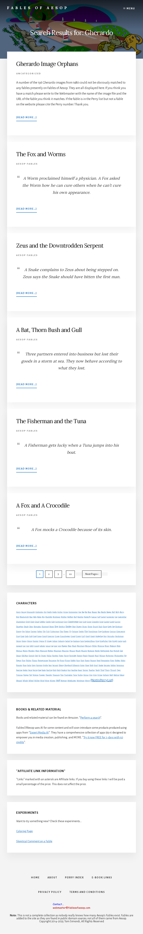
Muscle (84, 651)
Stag (39, 670)
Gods (27, 636)
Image (49, 641)
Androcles (39, 612)
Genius (113, 631)
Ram (82, 660)
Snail (96, 665)
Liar (24, 646)
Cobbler (42, 622)
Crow (101, 622)
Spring (35, 670)
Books (39, 617)
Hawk (92, 636)
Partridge (72, 656)
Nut (111, 651)
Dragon (79, 627)
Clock (32, 622)
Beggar (109, 612)
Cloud (37, 622)
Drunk (95, 627)
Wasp (122, 675)
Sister (82, 665)
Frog (99, 631)
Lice (27, 646)
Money (25, 651)
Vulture (106, 675)
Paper (61, 656)
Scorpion (39, 665)
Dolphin (62, 627)
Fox (86, 631)
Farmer (34, 631)
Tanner (85, 670)
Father (39, 631)
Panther (55, 656)
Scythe (45, 665)
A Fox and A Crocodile (42, 505)
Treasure (56, 675)
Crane (89, 622)
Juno (82, 641)
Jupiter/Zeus (90, 641)
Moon (37, 651)
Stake (44, 670)
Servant (55, 665)
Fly (70, 631)
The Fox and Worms (40, 154)
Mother (50, 651)
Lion (32, 646)
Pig (125, 656)
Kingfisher (104, 641)
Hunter (36, 641)
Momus (19, 651)
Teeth (98, 670)
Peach (85, 656)
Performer (110, 656)
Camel (103, 617)
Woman (64, 681)
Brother (64, 617)
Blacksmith (24, 617)
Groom (78, 636)
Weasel (19, 681)
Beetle (103, 612)
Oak (121, 651)
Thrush (113, 670)
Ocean (18, 656)
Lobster (42, 646)
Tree (62, 675)
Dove (74, 627)
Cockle (48, 622)
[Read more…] (26, 118)
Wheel (31, 681)
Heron (18, 641)
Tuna (75, 675)
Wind (42, 681)
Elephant (118, 627)
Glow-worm (120, 631)
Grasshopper (65, 636)
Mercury (88, 646)
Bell (113, 612)
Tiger (119, 670)
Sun (69, 670)
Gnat (18, 636)
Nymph (116, 651)
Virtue (99, 675)
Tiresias (19, 675)
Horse (29, 641)
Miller (94, 646)
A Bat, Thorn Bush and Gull (49, 329)
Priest (62, 660)
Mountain (57, 651)
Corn (66, 622)
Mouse (72, 651)
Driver (84, 627)
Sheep (61, 665)
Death (26, 627)
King (97, 641)
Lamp (120, 641)
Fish (48, 631)
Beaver (94, 612)
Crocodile (95, 622)
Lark (124, 641)
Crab (84, 622)
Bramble (48, 617)
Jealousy (76, 641)
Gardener (105, 631)
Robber (117, 660)
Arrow (65, 612)
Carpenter (110, 617)
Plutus (34, 660)
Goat (22, 636)
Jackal (67, 641)
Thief (102, 670)
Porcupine (52, 660)
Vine (95, 675)
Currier (117, 622)
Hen (105, 636)
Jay (72, 641)
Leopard (19, 646)
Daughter (19, 627)
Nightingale (104, 651)
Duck (100, 627)
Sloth (91, 665)
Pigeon (18, 660)
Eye (23, 631)
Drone (90, 627)
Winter (52, 681)
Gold (31, 636)
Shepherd (68, 665)
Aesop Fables (27, 164)
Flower (66, 631)
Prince (67, 660)
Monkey (31, 651)
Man (70, 646)
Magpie (64, 646)
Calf (98, 617)
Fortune (75, 631)
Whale (25, 681)
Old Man (25, 656)
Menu (131, 8)
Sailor (29, 665)
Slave (87, 665)
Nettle (97, 651)
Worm (87, 681)
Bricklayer (57, 617)
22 (72, 574)
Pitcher (28, 660)
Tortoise (36, 675)
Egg (113, 627)
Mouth (78, 651)
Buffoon (70, 617)
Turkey (80, 675)
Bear (89, 612)
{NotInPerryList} (101, 680)
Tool (30, 675)
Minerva (101, 646)
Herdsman (119, 636)
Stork (59, 670)
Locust (48, 646)
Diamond (45, 627)
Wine (47, 681)
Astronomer (73, 612)
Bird (17, 617)
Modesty (113, 646)
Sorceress (120, 665)
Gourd (44, 636)
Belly (117, 612)
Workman (81, 681)
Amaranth (31, 612)
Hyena (41, 641)
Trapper (42, 675)
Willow (37, 681)
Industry (61, 641)
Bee (99, 612)
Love (55, 646)
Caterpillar (122, 617)
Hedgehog (99, 636)
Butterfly (87, 617)
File (44, 631)
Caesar (94, 617)
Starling (49, 670)
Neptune (91, 651)
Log (52, 646)
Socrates (107, 665)
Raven (87, 660)
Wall (111, 675)
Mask (74, 646)
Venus (86, 675)
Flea (61, 631)
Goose (39, 636)
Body (35, 617)
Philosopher (119, 656)
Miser (107, 646)
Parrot (66, 656)
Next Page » (91, 575)
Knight (114, 641)
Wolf (58, 680)
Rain (78, 660)
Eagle (110, 627)
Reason (93, 660)
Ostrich (31, 656)
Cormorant (59, 622)
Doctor (51, 627)
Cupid (112, 622)
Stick (54, 670)
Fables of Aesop (38, 7)
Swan (80, 670)
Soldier (113, 665)
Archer (60, 612)
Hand (87, 636)
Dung (105, 627)
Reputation (105, 660)
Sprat (30, 670)
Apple (54, 612)
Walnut (116, 675)
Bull (75, 617)
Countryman (73, 621)
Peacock (91, 656)
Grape (57, 636)
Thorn (107, 670)
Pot (58, 660)
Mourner (65, 651)
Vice (91, 675)
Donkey (69, 626)
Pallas (49, 656)
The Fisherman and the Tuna (51, 421)
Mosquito (43, 651)
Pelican (102, 656)
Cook (53, 622)
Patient (79, 656)
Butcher (80, 617)
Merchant (81, 646)
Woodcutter (71, 681)
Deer (31, 627)
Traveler (49, 675)
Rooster (19, 665)
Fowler (81, 631)
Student (64, 670)
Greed (73, 636)
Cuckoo (106, 622)
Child (28, 622)
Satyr (34, 665)
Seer (50, 665)
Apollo (49, 612)
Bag (83, 612)
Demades (37, 627)
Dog (56, 626)
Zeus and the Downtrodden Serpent (59, 245)
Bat (86, 612)
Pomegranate (43, 660)
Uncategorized (28, 73)
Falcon (27, 631)
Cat (116, 617)
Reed (99, 660)
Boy (43, 617)
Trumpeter (68, 675)
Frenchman (93, 631)
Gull (83, 636)
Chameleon (20, 622)
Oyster (43, 656)
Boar (31, 617)
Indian (55, 641)
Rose (25, 665)
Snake (100, 665)
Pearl (97, 656)
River (112, 660)
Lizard (36, 646)
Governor (50, 636)
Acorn (18, 612)
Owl (36, 656)
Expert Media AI (39, 732)
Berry (122, 612)
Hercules (111, 636)
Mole (118, 646)
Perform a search (90, 717)
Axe (79, 612)
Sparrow (19, 670)
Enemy (19, 631)
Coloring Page (24, 831)
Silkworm (76, 665)
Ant (45, 612)
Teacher (92, 670)
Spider (25, 670)
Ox (40, 656)
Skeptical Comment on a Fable (34, 841)
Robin (123, 660)
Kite (110, 641)
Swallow (74, 670)
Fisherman (54, 631)
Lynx (59, 646)
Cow (80, 622)
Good (35, 636)
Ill (45, 641)
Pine (23, 660)
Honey (24, 641)
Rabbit (73, 660)
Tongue (26, 675)
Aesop (23, 612)
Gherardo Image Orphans (47, 63)
